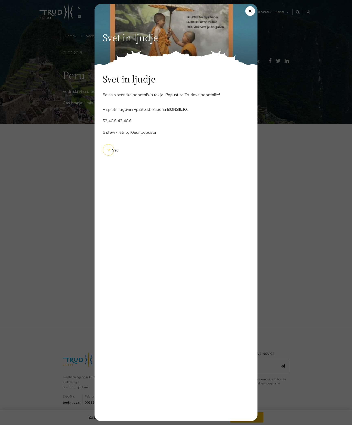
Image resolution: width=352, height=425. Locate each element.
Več (115, 150)
